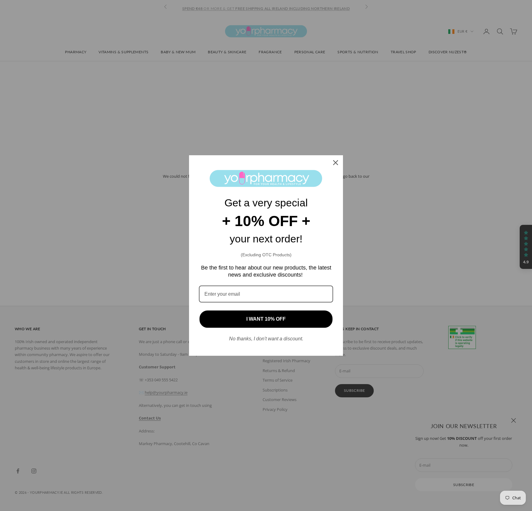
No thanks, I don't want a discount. (266, 338)
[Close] (335, 162)
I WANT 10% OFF (266, 319)
